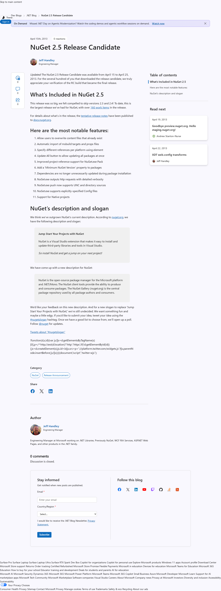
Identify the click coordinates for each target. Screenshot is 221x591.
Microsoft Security (23, 573)
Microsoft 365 (56, 573)
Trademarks (102, 589)
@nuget (43, 323)
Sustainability (7, 581)
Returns (30, 566)
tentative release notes (94, 115)
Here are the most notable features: (168, 87)
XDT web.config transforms (169, 154)
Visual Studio (101, 577)
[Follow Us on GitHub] (161, 490)
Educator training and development (59, 570)
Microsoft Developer (167, 573)
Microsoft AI (6, 573)
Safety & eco (115, 589)
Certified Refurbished (62, 566)
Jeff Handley (47, 60)
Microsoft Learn (187, 573)
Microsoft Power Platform (78, 573)
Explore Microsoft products (147, 562)
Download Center (207, 562)
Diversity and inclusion (196, 577)
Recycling (127, 589)
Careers (113, 577)
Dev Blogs (16, 15)
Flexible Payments (108, 566)
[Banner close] (205, 23)
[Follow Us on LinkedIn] (136, 490)
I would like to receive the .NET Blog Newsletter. (66, 522)
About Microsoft (125, 577)
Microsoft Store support (12, 566)
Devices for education (154, 566)
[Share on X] (41, 392)
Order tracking (42, 566)
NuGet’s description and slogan (166, 93)
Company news (143, 577)
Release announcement (56, 375)
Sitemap (31, 589)
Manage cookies (72, 589)
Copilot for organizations (93, 562)
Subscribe (44, 534)
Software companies (83, 577)
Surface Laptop (20, 562)
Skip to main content (11, 1)
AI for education (120, 570)
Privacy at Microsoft (162, 577)
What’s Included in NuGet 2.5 (168, 81)
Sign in (5, 21)
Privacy (60, 589)
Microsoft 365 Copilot (121, 573)
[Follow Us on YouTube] (144, 490)
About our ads (140, 589)
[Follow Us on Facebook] (119, 490)
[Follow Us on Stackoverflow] (169, 490)
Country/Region (46, 506)
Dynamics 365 (40, 573)
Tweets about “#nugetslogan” (47, 332)
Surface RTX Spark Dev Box (65, 562)
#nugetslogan (38, 319)
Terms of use (88, 589)
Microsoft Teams (100, 573)
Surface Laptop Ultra (40, 562)
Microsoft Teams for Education (182, 566)
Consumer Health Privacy (13, 589)
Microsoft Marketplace (60, 577)
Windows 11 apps (171, 562)
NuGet (35, 375)
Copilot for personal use (119, 562)
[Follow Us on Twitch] (153, 490)
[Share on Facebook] (32, 392)
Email (41, 491)
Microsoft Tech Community (33, 577)
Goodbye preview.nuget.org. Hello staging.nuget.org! (174, 127)
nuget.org (117, 217)
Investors (178, 577)
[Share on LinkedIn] (50, 392)
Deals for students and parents (95, 570)
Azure (153, 573)
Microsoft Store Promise (86, 566)
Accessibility (214, 577)
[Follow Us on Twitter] (128, 490)
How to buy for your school (25, 570)
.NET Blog (31, 15)
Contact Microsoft (45, 589)
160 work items (99, 107)
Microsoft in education (130, 566)
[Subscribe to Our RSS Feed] (177, 490)
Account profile (189, 562)
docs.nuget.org (42, 120)
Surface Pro (6, 562)
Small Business (141, 573)
